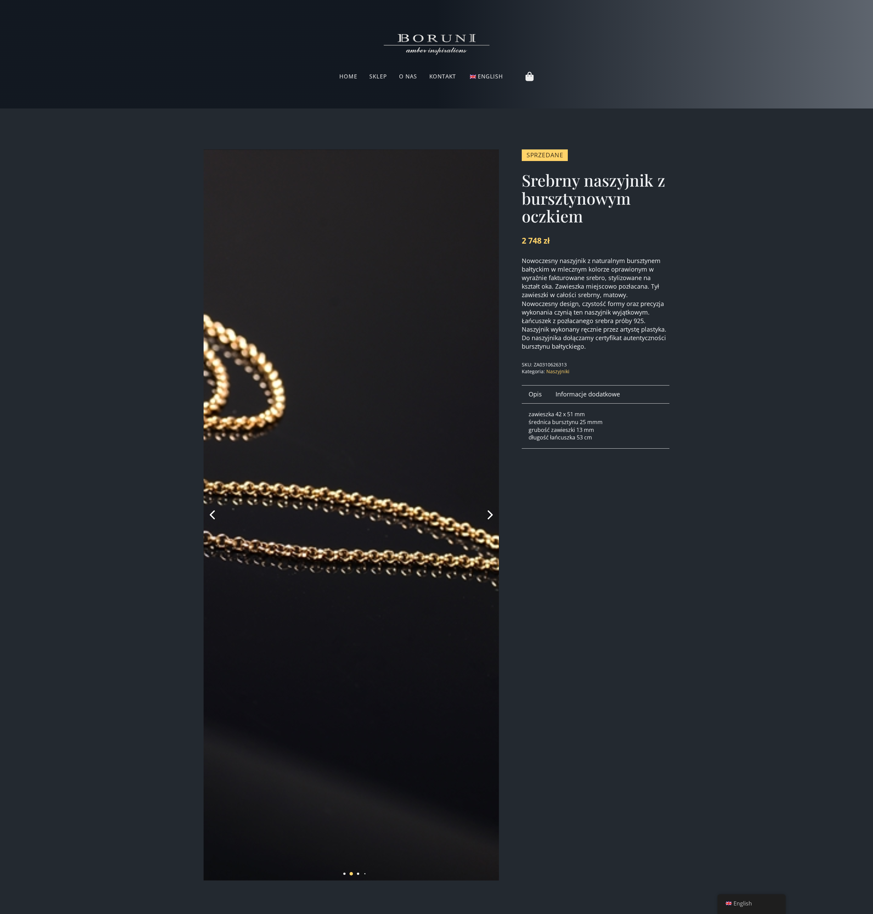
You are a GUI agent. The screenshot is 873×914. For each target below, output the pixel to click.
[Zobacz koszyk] (530, 76)
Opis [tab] (535, 394)
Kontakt (442, 76)
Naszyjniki (557, 371)
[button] (337, 873)
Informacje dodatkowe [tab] (588, 394)
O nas (408, 76)
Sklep (378, 76)
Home (348, 76)
